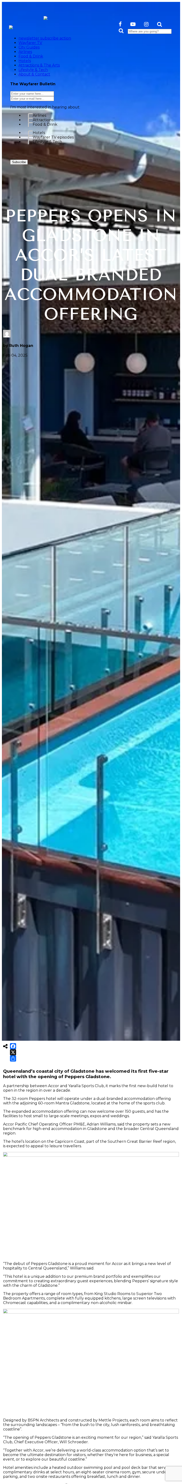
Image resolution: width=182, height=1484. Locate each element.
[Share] (13, 1058)
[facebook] (120, 24)
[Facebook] (13, 1046)
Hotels (39, 132)
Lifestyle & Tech (47, 141)
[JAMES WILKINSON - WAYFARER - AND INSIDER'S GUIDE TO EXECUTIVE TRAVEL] (45, 17)
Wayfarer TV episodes (53, 137)
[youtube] (133, 24)
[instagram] (146, 24)
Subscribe (19, 162)
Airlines (39, 115)
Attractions (43, 120)
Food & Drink (45, 124)
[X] (13, 1052)
